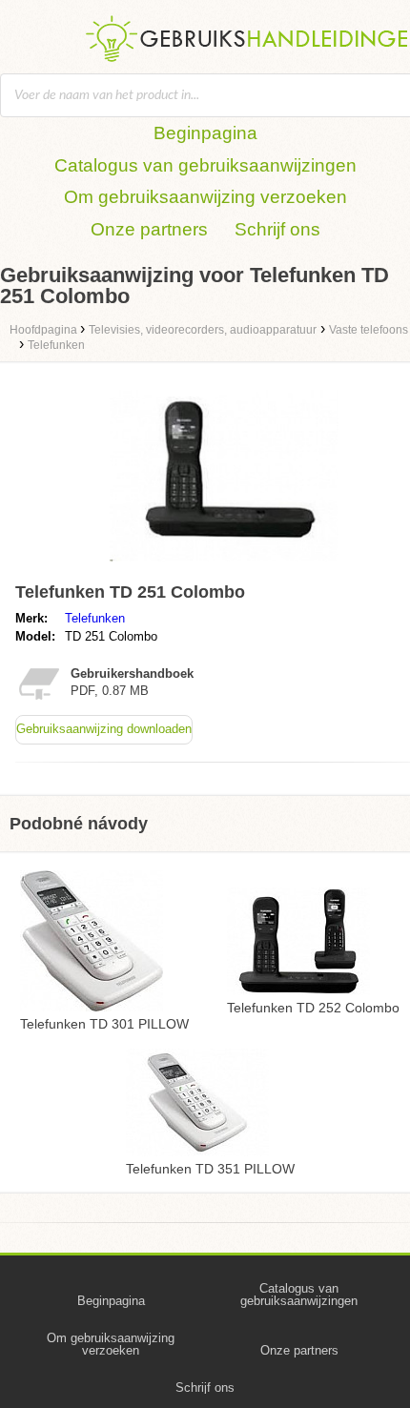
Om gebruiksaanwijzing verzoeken (205, 197)
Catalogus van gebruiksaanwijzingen (205, 165)
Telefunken (95, 618)
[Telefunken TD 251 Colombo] (224, 566)
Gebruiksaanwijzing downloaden (104, 729)
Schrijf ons (277, 229)
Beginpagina (205, 133)
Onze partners (149, 229)
